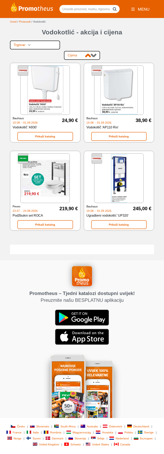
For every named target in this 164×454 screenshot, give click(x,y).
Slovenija (80, 438)
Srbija (100, 438)
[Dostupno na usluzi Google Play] (82, 317)
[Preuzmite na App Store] (82, 336)
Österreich (115, 426)
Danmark (57, 438)
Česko (21, 426)
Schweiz (75, 444)
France (17, 432)
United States (100, 444)
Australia (92, 426)
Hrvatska (107, 432)
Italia (36, 432)
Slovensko (42, 426)
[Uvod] (32, 6)
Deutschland (141, 426)
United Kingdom (49, 444)
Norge (17, 438)
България (146, 438)
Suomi (37, 438)
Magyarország (82, 432)
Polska (128, 432)
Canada (125, 444)
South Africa (68, 426)
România (55, 432)
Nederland (122, 438)
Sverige (149, 432)
